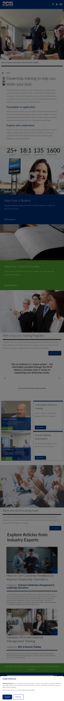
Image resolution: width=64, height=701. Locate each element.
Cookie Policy (31, 690)
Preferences (18, 697)
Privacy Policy (21, 690)
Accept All (7, 697)
